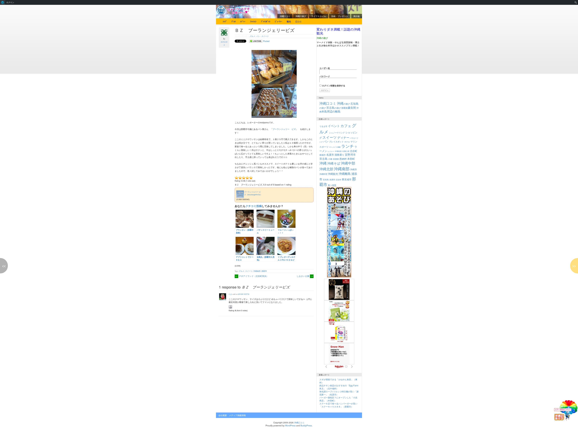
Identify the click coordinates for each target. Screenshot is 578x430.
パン (325, 141)
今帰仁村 (345, 151)
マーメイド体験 (335, 147)
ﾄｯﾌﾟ (225, 21)
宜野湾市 (350, 154)
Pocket (266, 41)
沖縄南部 (257, 271)
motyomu (224, 43)
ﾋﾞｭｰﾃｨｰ (278, 21)
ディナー (343, 137)
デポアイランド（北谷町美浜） (251, 275)
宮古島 (323, 158)
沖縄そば (333, 163)
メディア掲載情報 (237, 415)
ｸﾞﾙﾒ (234, 21)
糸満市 (332, 179)
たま (230, 294)
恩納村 (343, 158)
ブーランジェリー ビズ (284, 129)
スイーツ (248, 271)
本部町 (351, 158)
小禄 (330, 158)
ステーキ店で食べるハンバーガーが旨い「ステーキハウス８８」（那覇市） (338, 405)
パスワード (324, 76)
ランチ (347, 146)
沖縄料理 (323, 174)
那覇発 (348, 107)
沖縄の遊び (300, 16)
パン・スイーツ (262, 36)
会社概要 (222, 415)
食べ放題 (332, 185)
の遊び (343, 103)
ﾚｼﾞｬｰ (242, 21)
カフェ (345, 125)
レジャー (331, 151)
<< (4, 265)
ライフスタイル (318, 16)
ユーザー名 (324, 68)
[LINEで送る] (255, 41)
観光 (289, 21)
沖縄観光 (333, 174)
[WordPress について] (2, 2)
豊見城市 (346, 179)
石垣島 (326, 179)
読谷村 (338, 179)
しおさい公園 (305, 275)
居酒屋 (336, 158)
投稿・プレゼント (339, 16)
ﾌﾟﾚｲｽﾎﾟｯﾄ (265, 21)
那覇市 (264, 271)
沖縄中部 (348, 163)
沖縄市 (353, 169)
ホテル (347, 141)
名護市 (330, 154)
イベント (334, 126)
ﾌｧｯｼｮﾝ (253, 21)
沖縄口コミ (285, 16)
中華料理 (338, 151)
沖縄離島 (345, 173)
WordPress (290, 425)
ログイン (10, 2)
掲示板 (356, 16)
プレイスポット (336, 141)
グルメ (252, 36)
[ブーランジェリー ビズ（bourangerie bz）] (249, 189)
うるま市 (323, 126)
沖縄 (323, 163)
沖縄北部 (326, 168)
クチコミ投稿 (253, 206)
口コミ (298, 21)
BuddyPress (306, 425)
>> (574, 265)
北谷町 (353, 151)
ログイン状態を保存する (333, 85)
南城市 (322, 154)
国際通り (339, 154)
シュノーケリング (337, 132)
